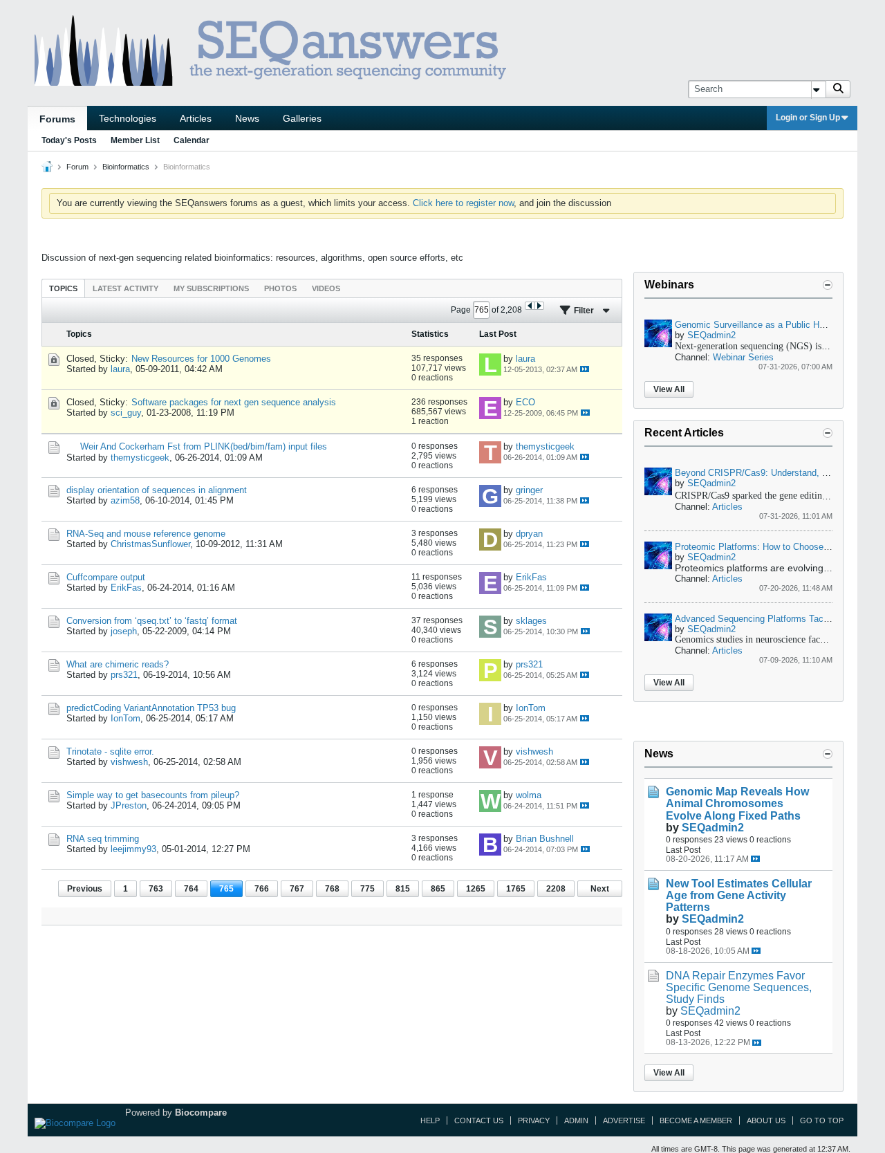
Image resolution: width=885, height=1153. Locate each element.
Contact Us (478, 1120)
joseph (124, 631)
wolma (528, 795)
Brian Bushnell (545, 838)
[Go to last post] (584, 369)
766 (261, 889)
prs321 (124, 675)
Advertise (624, 1120)
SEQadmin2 (711, 335)
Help (430, 1120)
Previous (84, 889)
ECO (525, 402)
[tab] (63, 288)
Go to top (822, 1120)
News (247, 118)
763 (156, 889)
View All (668, 389)
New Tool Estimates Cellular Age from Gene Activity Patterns (739, 895)
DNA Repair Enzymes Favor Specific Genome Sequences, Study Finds (739, 987)
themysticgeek (140, 457)
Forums (57, 118)
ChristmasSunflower (150, 544)
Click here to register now (463, 203)
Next (599, 889)
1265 (475, 889)
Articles (196, 118)
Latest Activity (125, 288)
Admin (576, 1120)
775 (367, 889)
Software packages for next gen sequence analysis (233, 402)
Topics (63, 288)
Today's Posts (69, 140)
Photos (280, 288)
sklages (531, 621)
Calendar (191, 140)
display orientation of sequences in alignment (156, 490)
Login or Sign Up (808, 117)
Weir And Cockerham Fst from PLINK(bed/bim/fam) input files (203, 446)
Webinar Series (743, 357)
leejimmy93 (133, 849)
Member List (135, 140)
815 (402, 889)
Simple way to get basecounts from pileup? (152, 795)
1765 (515, 889)
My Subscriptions (211, 288)
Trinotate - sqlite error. (110, 751)
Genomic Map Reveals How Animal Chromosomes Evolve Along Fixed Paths (737, 803)
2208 (556, 889)
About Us (766, 1120)
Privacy (534, 1120)
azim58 (125, 500)
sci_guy (126, 412)
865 (438, 889)
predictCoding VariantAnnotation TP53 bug (151, 708)
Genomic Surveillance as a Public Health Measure (775, 325)
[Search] (838, 89)
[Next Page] (538, 305)
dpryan (529, 533)
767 (297, 889)
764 (191, 889)
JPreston (129, 805)
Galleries (302, 118)
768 (332, 889)
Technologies (127, 118)
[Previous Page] (529, 305)
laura (120, 369)
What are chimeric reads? (117, 664)
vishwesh (129, 762)
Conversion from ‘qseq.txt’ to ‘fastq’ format (151, 621)
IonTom (125, 718)
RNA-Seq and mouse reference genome (145, 533)
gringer (529, 490)
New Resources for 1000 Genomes (201, 358)
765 (226, 889)
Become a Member (696, 1120)
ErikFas (126, 587)
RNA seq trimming (102, 838)
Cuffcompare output (105, 577)
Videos (326, 288)
